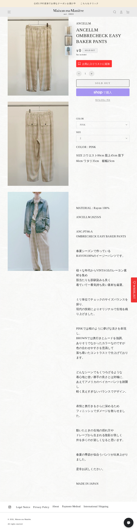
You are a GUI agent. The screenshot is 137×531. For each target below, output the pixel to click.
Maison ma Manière (23, 519)
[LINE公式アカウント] (128, 522)
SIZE (78, 132)
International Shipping (96, 506)
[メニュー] (9, 12)
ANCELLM (83, 23)
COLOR (80, 119)
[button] (114, 12)
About (55, 506)
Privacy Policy (41, 507)
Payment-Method (71, 506)
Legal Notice (23, 507)
